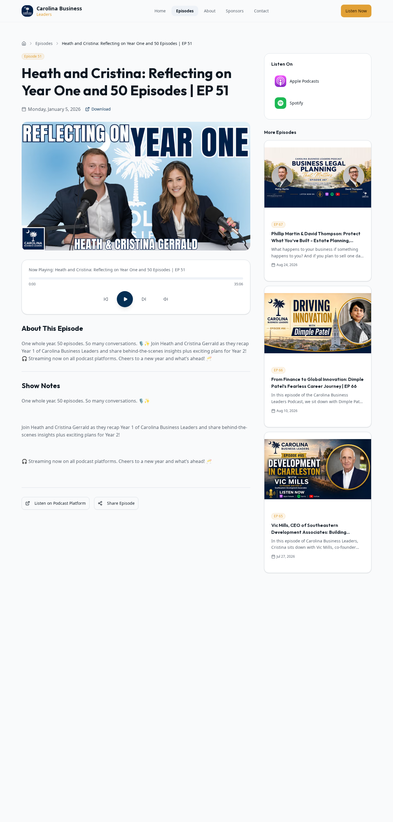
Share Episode (121, 503)
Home (160, 11)
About (209, 11)
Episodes (185, 11)
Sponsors (235, 11)
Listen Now (356, 11)
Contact (261, 11)
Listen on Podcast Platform (60, 503)
